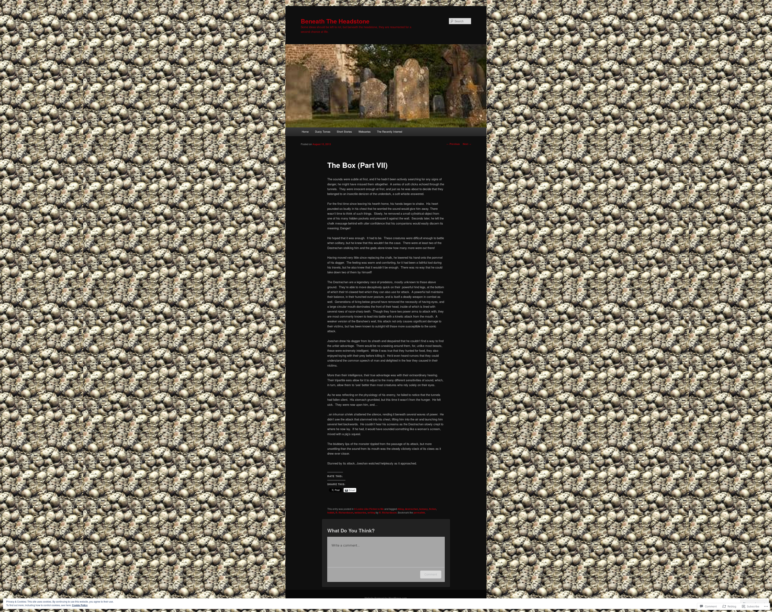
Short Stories (344, 131)
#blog (400, 509)
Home (305, 131)
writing (371, 512)
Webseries (364, 131)
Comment (430, 574)
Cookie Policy (80, 605)
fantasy (423, 509)
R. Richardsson (344, 512)
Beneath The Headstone (335, 21)
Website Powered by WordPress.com (385, 598)
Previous (453, 144)
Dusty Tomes (323, 131)
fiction (432, 509)
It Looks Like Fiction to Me (369, 509)
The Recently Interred (389, 131)
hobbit (330, 512)
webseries (360, 512)
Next (467, 144)
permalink (419, 512)
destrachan (411, 509)
